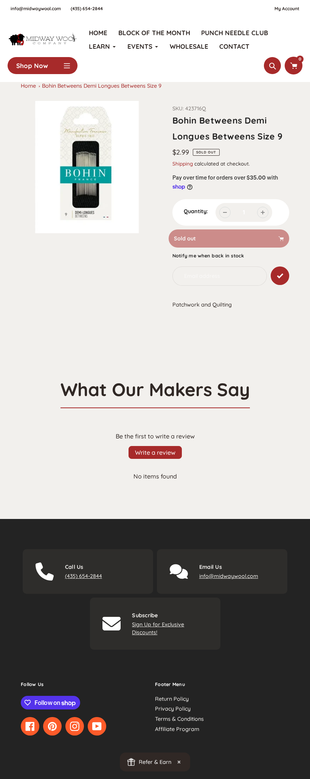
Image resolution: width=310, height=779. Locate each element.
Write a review (155, 452)
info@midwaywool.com (36, 8)
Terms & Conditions (179, 719)
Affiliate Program (177, 729)
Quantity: (196, 211)
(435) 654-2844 (87, 8)
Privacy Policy (173, 708)
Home (28, 85)
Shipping (182, 163)
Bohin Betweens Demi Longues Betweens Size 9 (101, 85)
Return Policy (172, 698)
